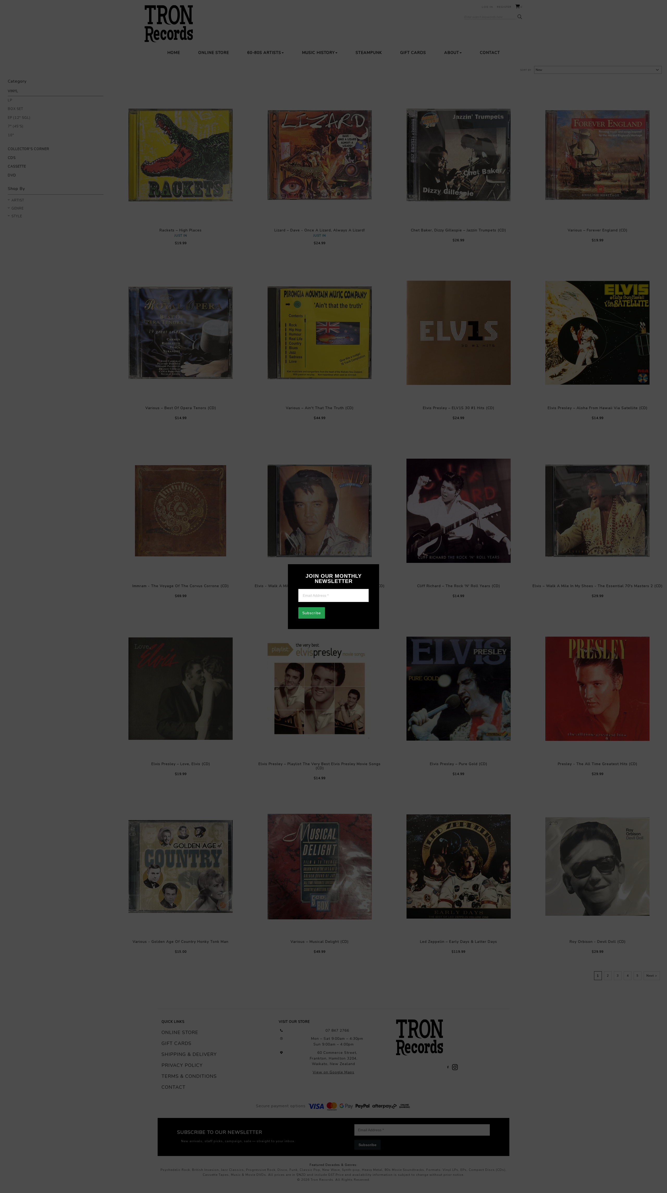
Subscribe (311, 613)
